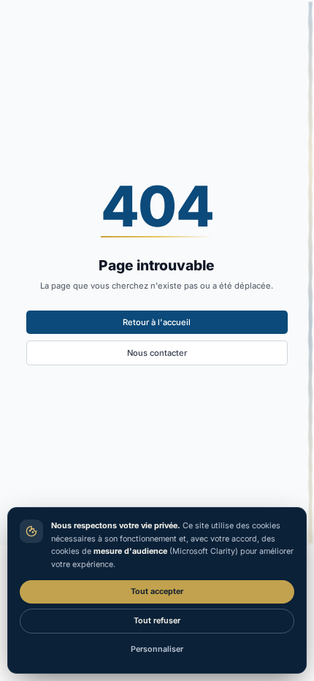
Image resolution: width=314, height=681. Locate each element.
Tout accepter (157, 591)
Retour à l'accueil (157, 322)
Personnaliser (157, 649)
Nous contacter (157, 353)
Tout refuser (157, 620)
